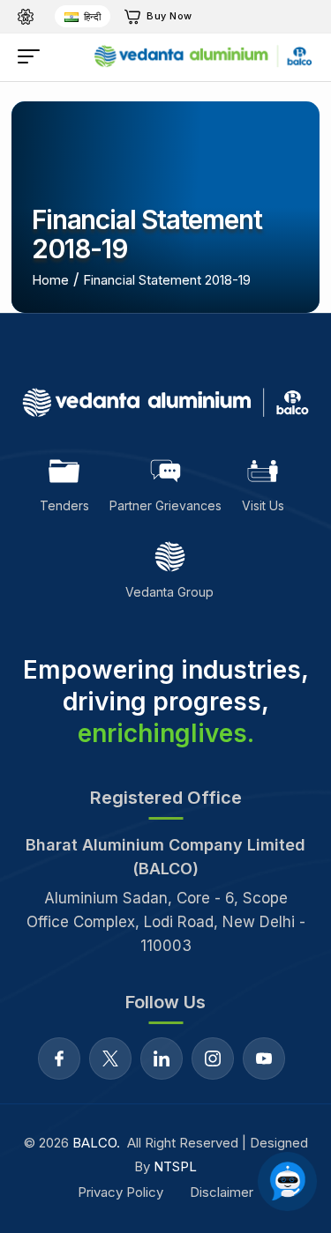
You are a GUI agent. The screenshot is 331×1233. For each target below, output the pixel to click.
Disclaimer (221, 1192)
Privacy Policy (120, 1192)
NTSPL (175, 1166)
